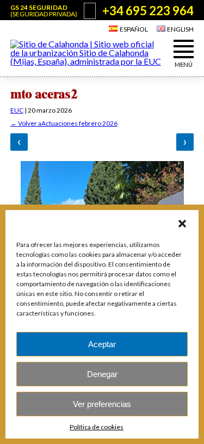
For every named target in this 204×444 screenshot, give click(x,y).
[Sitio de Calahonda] (86, 61)
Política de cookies (96, 427)
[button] (182, 223)
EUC (16, 110)
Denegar (102, 374)
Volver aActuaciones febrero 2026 (64, 123)
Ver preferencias (102, 404)
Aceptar (102, 344)
